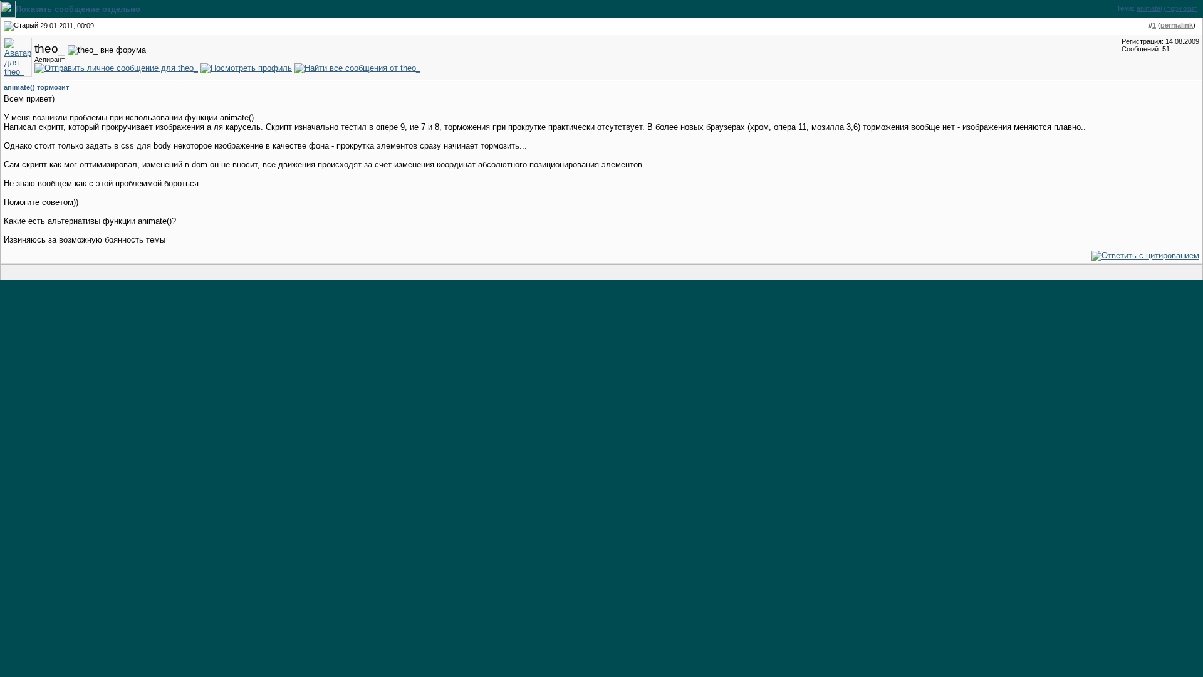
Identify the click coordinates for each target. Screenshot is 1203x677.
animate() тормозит (1167, 8)
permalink (1176, 25)
